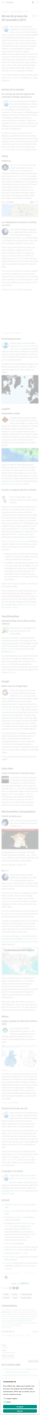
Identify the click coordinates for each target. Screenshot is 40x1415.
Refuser (20, 1411)
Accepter (20, 1407)
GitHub (8, 1402)
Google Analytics (11, 1398)
